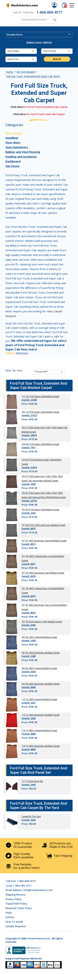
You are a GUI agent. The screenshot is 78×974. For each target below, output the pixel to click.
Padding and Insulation (21, 156)
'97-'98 (25, 525)
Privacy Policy (13, 899)
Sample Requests (15, 926)
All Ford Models (26, 72)
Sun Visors (12, 166)
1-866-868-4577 (49, 12)
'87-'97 (25, 541)
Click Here (17, 107)
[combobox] (39, 34)
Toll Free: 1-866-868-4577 (20, 881)
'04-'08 (25, 444)
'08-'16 (25, 427)
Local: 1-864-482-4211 (18, 885)
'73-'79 (25, 781)
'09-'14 (25, 412)
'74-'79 (25, 699)
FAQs (8, 912)
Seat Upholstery (16, 147)
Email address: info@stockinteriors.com (29, 890)
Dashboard (12, 161)
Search (57, 59)
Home (9, 72)
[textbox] (39, 34)
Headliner (12, 138)
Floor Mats (12, 142)
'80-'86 (25, 637)
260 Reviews (22, 353)
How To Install (14, 921)
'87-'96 (25, 556)
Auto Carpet (13, 133)
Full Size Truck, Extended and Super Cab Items (33, 76)
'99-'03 (25, 509)
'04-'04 (25, 460)
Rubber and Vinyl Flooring (22, 152)
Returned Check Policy (18, 908)
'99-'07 (25, 476)
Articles (9, 917)
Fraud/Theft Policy (16, 903)
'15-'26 (25, 396)
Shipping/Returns (15, 894)
